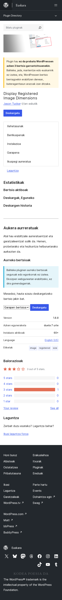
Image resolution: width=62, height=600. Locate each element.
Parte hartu (40, 484)
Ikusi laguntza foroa (15, 434)
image (33, 348)
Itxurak (37, 461)
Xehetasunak (15, 126)
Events (37, 490)
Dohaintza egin (44, 497)
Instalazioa (14, 144)
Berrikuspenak (16, 135)
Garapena (13, 152)
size (55, 348)
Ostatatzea (10, 467)
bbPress (10, 526)
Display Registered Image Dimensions (20, 95)
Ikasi (6, 484)
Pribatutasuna (12, 473)
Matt (8, 520)
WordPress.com (15, 514)
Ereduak (38, 473)
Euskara (17, 548)
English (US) (52, 340)
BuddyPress (12, 532)
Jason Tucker (11, 103)
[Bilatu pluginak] (40, 27)
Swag (38, 503)
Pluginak (38, 467)
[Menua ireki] (56, 5)
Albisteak (9, 461)
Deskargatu (13, 113)
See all (54, 408)
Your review (10, 408)
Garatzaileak (11, 497)
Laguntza (13, 170)
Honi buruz (10, 455)
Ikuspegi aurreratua (19, 161)
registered (44, 348)
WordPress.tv (13, 503)
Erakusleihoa (41, 455)
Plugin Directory (12, 15)
